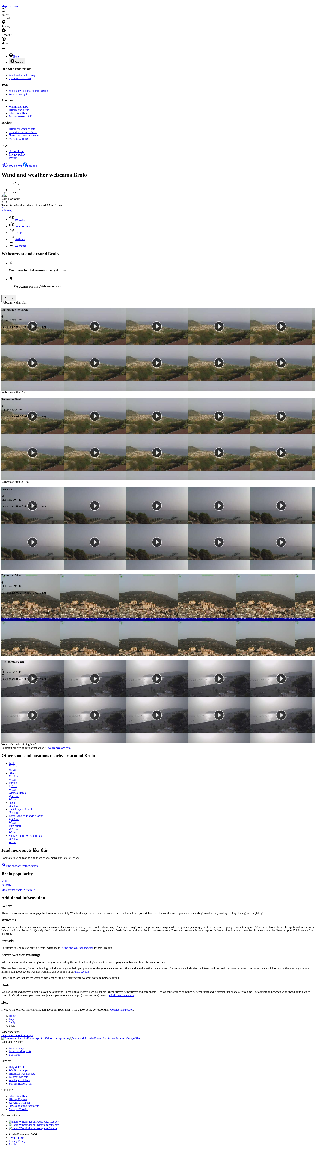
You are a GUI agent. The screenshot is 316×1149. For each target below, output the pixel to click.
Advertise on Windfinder (23, 132)
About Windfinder (19, 113)
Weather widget (18, 94)
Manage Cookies (18, 138)
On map (7, 210)
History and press (19, 109)
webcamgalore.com (59, 747)
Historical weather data (22, 128)
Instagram (53, 1124)
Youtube (52, 1128)
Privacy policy (17, 154)
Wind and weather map (22, 75)
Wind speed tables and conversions (29, 90)
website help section (121, 1009)
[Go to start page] (1, 3)
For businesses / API (20, 116)
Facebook (32, 165)
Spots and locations (20, 78)
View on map (15, 165)
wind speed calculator (121, 995)
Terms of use (16, 151)
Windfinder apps (18, 106)
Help (16, 56)
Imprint (13, 157)
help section (82, 971)
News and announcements (24, 135)
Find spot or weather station (22, 865)
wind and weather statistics (77, 947)
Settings (19, 62)
